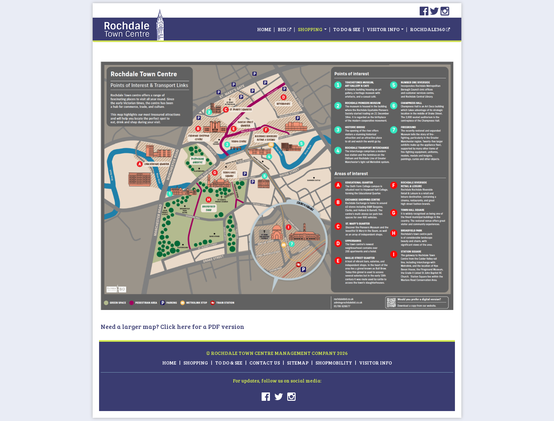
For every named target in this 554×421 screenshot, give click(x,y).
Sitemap (297, 362)
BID (282, 29)
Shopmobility (333, 362)
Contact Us (264, 362)
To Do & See (346, 29)
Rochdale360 (427, 29)
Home (264, 29)
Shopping (310, 29)
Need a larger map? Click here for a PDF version (172, 326)
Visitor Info (383, 29)
